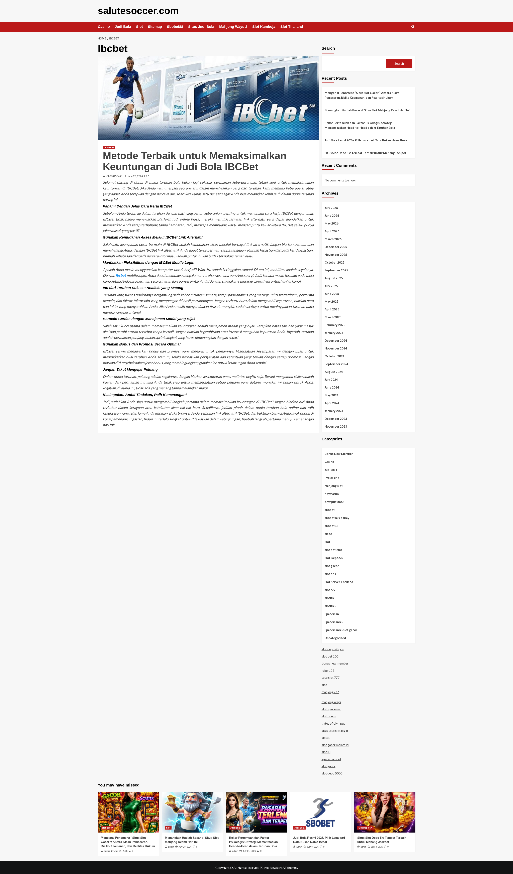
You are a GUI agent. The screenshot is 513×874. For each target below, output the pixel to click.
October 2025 (334, 262)
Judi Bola (123, 27)
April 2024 (332, 403)
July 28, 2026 (185, 847)
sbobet (330, 510)
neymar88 (332, 493)
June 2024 (332, 387)
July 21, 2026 (249, 851)
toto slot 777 (330, 677)
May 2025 (331, 301)
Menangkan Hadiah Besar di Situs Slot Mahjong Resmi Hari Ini (367, 110)
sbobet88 (331, 526)
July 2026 (331, 207)
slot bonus (329, 716)
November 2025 (336, 254)
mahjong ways (331, 702)
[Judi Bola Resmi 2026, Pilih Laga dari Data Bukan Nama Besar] (320, 812)
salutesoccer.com (138, 10)
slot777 (330, 590)
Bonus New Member (339, 453)
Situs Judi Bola (201, 27)
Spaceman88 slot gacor (341, 630)
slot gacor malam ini (335, 745)
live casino (332, 477)
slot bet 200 (333, 550)
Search (328, 48)
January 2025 (334, 332)
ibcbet (121, 275)
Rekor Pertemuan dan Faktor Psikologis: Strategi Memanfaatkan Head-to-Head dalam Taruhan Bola (360, 125)
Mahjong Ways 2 (233, 27)
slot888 (330, 606)
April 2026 (332, 231)
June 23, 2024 (135, 176)
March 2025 (333, 317)
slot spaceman (331, 709)
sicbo (328, 534)
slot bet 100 (330, 656)
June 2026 (332, 215)
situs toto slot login (335, 730)
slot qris (330, 574)
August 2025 (334, 278)
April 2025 (332, 309)
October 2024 (334, 356)
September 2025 (336, 270)
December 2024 (336, 340)
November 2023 (336, 426)
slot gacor (332, 566)
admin (107, 851)
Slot (139, 27)
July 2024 (331, 379)
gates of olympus (333, 723)
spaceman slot (331, 759)
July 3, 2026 (377, 847)
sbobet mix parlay (337, 518)
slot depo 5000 (332, 773)
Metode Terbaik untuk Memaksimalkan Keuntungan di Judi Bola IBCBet (195, 161)
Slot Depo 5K (334, 558)
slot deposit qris (333, 649)
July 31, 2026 (120, 851)
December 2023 (336, 418)
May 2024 (331, 395)
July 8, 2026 (313, 847)
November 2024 (336, 348)
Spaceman (332, 614)
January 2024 (334, 411)
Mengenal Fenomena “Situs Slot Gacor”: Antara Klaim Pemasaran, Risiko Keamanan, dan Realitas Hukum (362, 95)
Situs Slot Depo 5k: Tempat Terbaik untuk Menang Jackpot (365, 153)
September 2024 (336, 364)
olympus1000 (334, 501)
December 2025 (336, 247)
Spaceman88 (333, 622)
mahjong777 (330, 692)
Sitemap (155, 27)
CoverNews (269, 867)
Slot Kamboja (263, 27)
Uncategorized (335, 638)
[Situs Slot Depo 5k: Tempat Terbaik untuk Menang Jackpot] (384, 812)
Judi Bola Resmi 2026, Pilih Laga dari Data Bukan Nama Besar (366, 140)
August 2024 (334, 372)
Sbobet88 (175, 27)
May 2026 (331, 223)
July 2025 (331, 286)
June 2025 (332, 293)
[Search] (412, 26)
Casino (104, 27)
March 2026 (333, 239)
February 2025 (335, 325)
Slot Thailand (291, 27)
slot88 (329, 598)
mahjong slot (334, 485)
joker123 (328, 670)
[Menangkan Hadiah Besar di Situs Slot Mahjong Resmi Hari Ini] (192, 812)
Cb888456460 (114, 176)
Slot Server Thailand (339, 582)
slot (324, 685)
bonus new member (335, 663)
